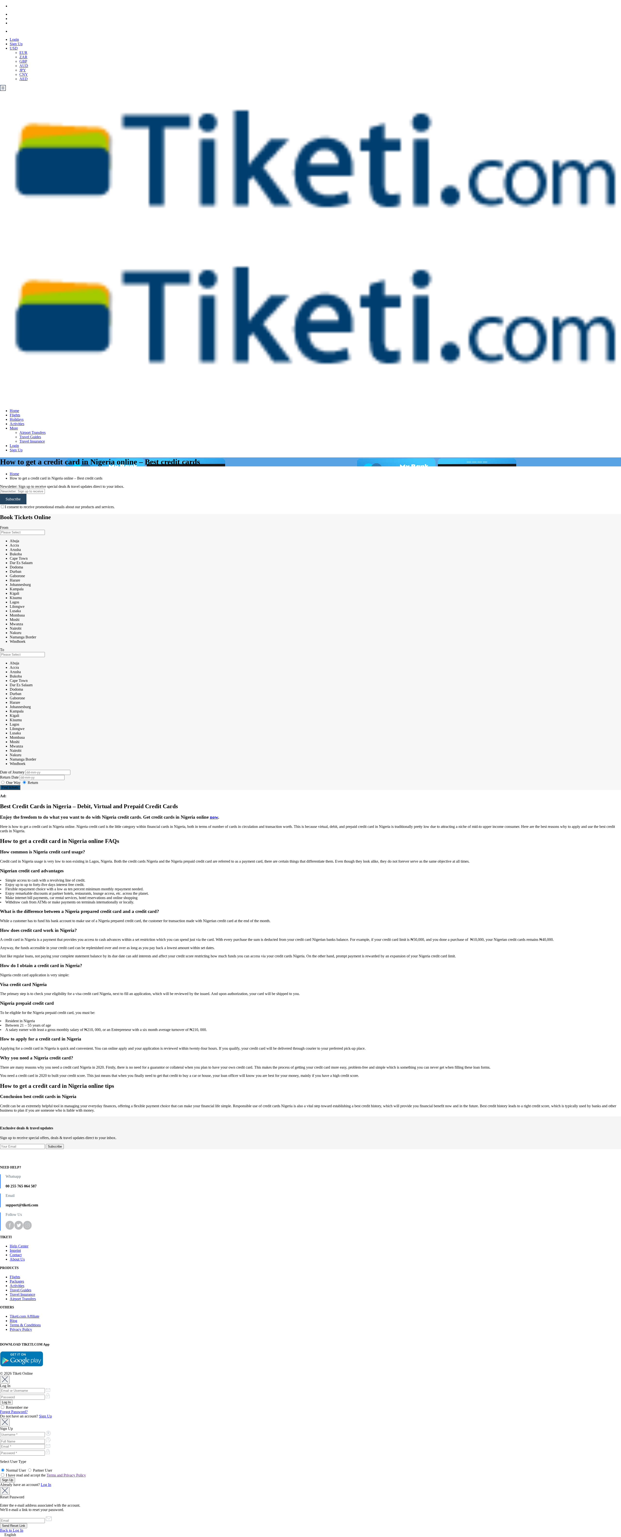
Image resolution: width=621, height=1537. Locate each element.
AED (23, 79)
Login (14, 39)
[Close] (5, 1380)
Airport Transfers (32, 432)
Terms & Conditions (25, 1325)
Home (14, 411)
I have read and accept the (45, 1475)
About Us (17, 1259)
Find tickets (10, 787)
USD (14, 48)
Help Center (19, 1246)
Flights (15, 415)
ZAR (23, 57)
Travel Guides (30, 437)
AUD (23, 66)
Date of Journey (12, 772)
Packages (17, 1281)
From (4, 527)
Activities (17, 424)
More (14, 428)
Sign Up (16, 44)
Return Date (10, 777)
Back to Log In (11, 1530)
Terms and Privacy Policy (66, 1475)
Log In (46, 1485)
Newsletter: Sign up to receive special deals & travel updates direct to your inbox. (62, 486)
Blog (13, 1321)
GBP (23, 61)
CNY (23, 74)
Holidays (17, 419)
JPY (22, 70)
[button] (310, 1535)
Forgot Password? (14, 1412)
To (2, 650)
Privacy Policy (21, 1329)
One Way (13, 783)
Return (32, 783)
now (214, 817)
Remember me (16, 1407)
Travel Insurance (32, 441)
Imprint (15, 1250)
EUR (23, 53)
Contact (16, 1255)
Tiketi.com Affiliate (24, 1316)
